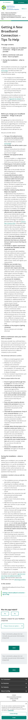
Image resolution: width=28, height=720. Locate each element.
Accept (14, 717)
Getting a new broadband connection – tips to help (14, 593)
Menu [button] (23, 9)
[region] (14, 711)
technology (4, 70)
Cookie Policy (11, 710)
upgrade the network (15, 99)
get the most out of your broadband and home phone (13, 575)
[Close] (26, 703)
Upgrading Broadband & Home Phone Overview (13, 588)
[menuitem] (7, 2)
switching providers (20, 579)
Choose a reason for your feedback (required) (13, 619)
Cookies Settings (14, 698)
